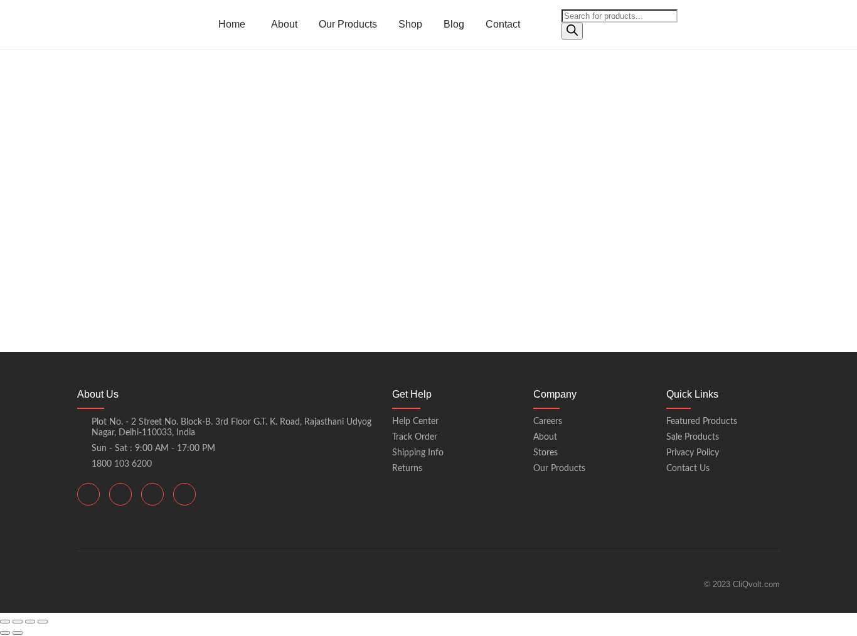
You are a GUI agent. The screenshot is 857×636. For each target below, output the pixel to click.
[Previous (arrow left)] (5, 633)
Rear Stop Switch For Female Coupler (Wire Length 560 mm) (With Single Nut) (297, 143)
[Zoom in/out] (5, 621)
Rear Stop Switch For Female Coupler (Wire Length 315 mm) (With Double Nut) (299, 225)
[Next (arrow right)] (18, 633)
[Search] (572, 31)
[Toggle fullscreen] (18, 621)
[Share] (30, 621)
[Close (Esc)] (43, 621)
